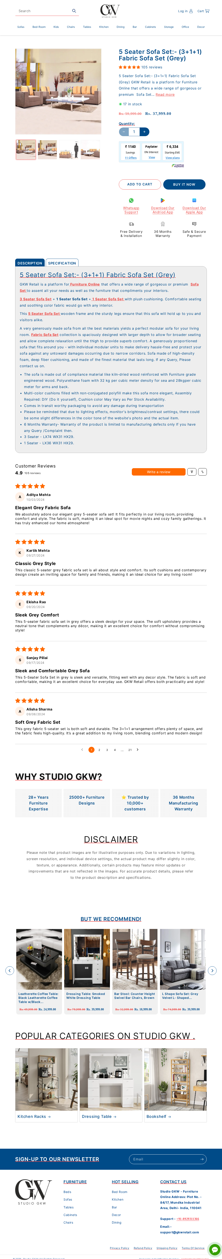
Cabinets (70, 1215)
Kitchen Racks (32, 1116)
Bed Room (119, 1192)
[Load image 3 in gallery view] (68, 149)
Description (30, 263)
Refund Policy (143, 1248)
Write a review (158, 472)
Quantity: (127, 123)
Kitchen (117, 1199)
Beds (67, 1192)
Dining (117, 1222)
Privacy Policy (119, 1248)
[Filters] (191, 472)
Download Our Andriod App (163, 210)
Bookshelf (156, 1116)
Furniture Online (85, 284)
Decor (116, 1215)
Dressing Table (97, 1116)
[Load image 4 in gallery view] (90, 149)
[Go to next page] (138, 750)
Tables (69, 1207)
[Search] (74, 11)
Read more (165, 94)
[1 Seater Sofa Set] (91, 299)
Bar (114, 1207)
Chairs (68, 1222)
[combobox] (47, 11)
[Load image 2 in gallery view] (47, 149)
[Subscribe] (202, 1159)
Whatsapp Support (131, 210)
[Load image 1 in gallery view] (26, 149)
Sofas (68, 1199)
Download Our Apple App (194, 210)
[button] (203, 11)
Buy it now (184, 184)
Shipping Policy (167, 1248)
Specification (62, 263)
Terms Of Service (193, 1248)
